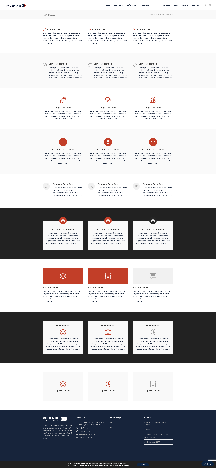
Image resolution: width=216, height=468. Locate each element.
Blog (176, 5)
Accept (143, 464)
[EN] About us (132, 5)
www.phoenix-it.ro (85, 437)
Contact (196, 5)
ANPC (112, 422)
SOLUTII (155, 5)
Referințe (113, 427)
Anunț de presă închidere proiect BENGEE (156, 423)
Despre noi (118, 5)
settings (126, 465)
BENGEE (147, 430)
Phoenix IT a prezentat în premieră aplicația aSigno (156, 435)
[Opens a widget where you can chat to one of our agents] (207, 464)
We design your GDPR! (152, 442)
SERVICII (145, 5)
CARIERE (185, 5)
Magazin (167, 5)
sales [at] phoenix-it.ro (87, 434)
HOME (108, 5)
